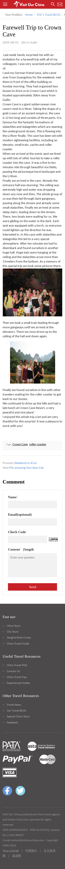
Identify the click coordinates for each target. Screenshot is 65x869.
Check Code (17, 532)
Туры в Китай (11, 850)
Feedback (12, 722)
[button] (32, 4)
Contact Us (13, 671)
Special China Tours (18, 716)
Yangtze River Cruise (19, 637)
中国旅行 (31, 850)
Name (13, 497)
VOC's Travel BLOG (48, 15)
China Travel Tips (17, 677)
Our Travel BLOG (16, 710)
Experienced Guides (18, 683)
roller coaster (37, 444)
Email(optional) (20, 514)
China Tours (14, 625)
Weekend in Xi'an (25, 463)
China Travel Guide (18, 643)
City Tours (13, 631)
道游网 (16, 855)
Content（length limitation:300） (21, 550)
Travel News (14, 704)
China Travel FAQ (17, 665)
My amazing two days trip (27, 468)
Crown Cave (20, 444)
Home (29, 15)
